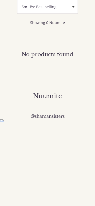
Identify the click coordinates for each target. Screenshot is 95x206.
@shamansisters (48, 116)
